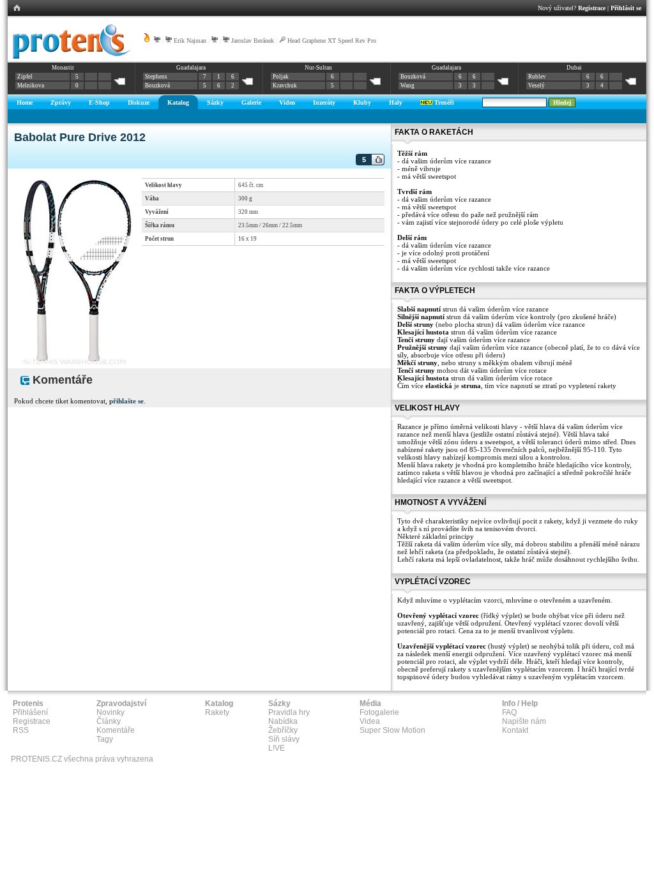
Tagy (104, 739)
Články (108, 721)
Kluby (362, 102)
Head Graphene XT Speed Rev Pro (331, 40)
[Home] (69, 57)
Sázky (215, 102)
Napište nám (524, 721)
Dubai (574, 67)
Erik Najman (190, 40)
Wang (407, 85)
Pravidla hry (289, 712)
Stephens (156, 76)
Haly (395, 102)
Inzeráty (324, 102)
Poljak (281, 76)
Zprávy (60, 102)
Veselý (536, 85)
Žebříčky (283, 730)
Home (25, 102)
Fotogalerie (379, 712)
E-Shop (99, 102)
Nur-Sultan (318, 67)
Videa (370, 721)
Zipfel (25, 76)
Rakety (217, 712)
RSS (21, 730)
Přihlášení (30, 712)
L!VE (276, 748)
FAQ (509, 712)
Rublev (537, 76)
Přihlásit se (626, 7)
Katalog (178, 102)
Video (287, 102)
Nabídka (283, 721)
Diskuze (138, 102)
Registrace (591, 7)
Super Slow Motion (392, 730)
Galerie (251, 102)
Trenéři (443, 102)
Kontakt (515, 730)
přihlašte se (126, 401)
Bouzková (157, 85)
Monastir (63, 67)
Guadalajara (191, 67)
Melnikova (30, 85)
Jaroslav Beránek (252, 40)
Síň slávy (284, 739)
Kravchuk (285, 85)
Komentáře (115, 730)
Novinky (110, 712)
